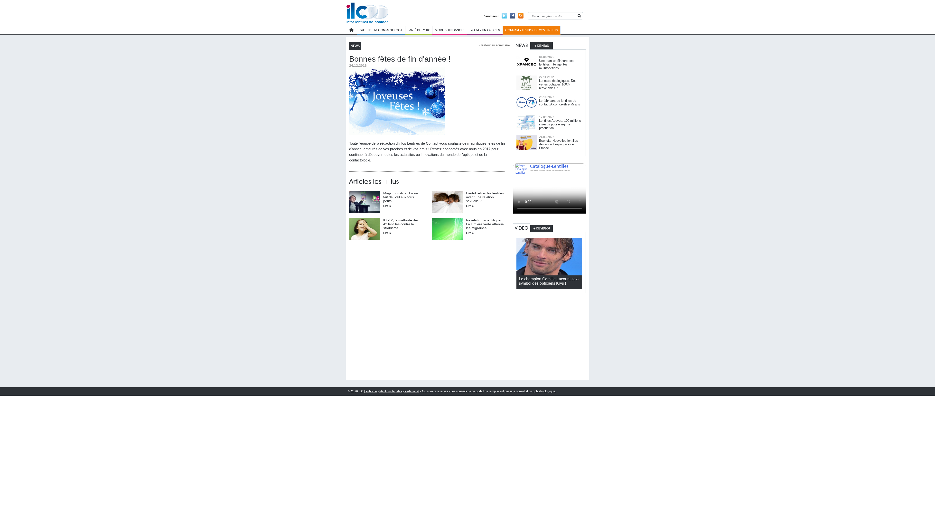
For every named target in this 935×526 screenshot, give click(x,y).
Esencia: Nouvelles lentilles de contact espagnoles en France (558, 144)
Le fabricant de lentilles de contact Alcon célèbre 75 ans (559, 102)
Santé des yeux (419, 30)
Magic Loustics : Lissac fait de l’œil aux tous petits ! (401, 197)
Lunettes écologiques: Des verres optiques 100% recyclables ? (558, 84)
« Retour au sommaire (494, 45)
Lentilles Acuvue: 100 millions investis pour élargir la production (560, 124)
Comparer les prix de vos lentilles (531, 30)
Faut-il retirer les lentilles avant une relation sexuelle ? (485, 197)
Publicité (371, 391)
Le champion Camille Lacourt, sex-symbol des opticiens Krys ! (549, 281)
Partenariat (411, 391)
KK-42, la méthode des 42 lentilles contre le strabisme (401, 224)
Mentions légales (390, 391)
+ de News (541, 45)
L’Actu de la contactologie (381, 30)
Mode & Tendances (449, 30)
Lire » (387, 206)
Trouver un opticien (484, 30)
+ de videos (541, 228)
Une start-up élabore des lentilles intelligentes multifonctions (556, 64)
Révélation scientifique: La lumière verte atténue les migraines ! (485, 224)
